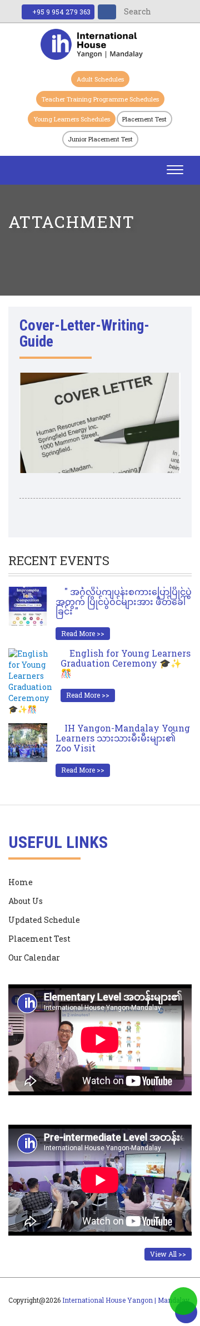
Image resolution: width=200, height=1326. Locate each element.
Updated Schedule (44, 920)
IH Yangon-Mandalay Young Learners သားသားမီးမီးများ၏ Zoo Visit (123, 738)
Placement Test (144, 119)
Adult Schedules (100, 79)
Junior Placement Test (100, 139)
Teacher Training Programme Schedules (100, 99)
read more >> (82, 633)
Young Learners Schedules (71, 119)
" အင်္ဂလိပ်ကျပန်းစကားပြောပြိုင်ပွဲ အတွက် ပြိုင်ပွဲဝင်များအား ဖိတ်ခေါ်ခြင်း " (124, 601)
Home (20, 882)
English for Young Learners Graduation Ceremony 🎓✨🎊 (126, 663)
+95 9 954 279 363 (61, 11)
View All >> (168, 1253)
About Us (25, 901)
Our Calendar (34, 957)
